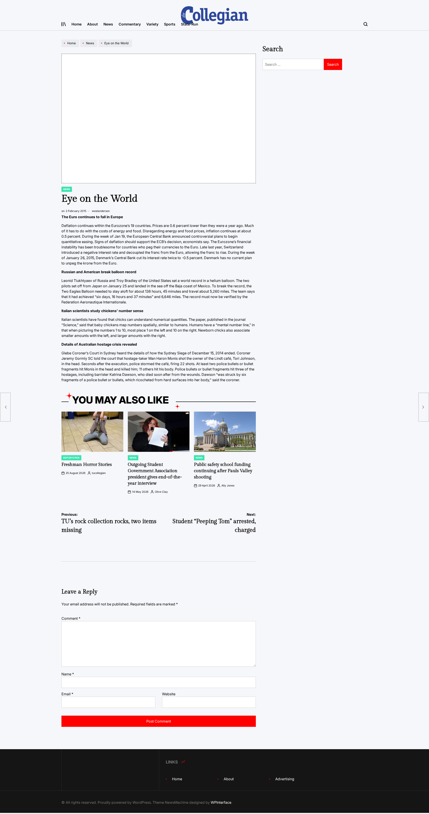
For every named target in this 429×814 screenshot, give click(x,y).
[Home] (70, 47)
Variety (152, 24)
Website (168, 694)
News (108, 24)
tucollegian (99, 473)
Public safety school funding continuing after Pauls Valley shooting (223, 471)
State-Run (189, 24)
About (92, 24)
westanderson (101, 211)
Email (67, 694)
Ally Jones (227, 485)
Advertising (284, 779)
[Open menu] (63, 24)
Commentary (130, 24)
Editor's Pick (71, 457)
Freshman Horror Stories (86, 464)
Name (67, 674)
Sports (169, 24)
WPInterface (221, 802)
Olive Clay (161, 491)
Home (77, 24)
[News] (89, 47)
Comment (70, 618)
